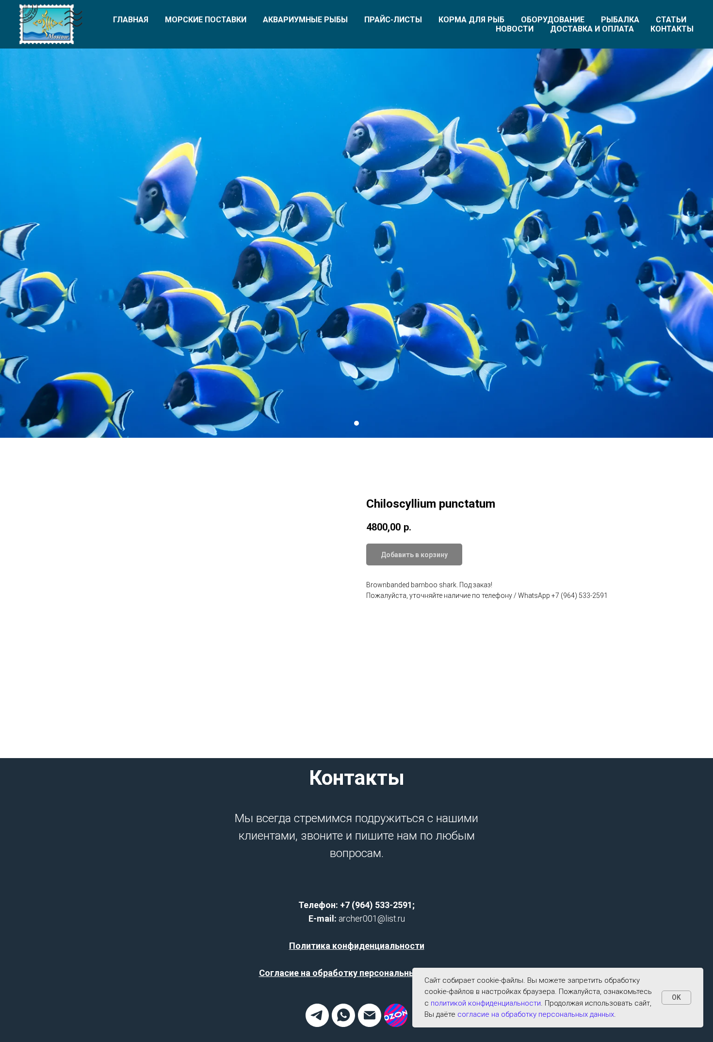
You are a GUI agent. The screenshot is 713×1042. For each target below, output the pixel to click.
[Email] (369, 1024)
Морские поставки (205, 19)
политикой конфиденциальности (486, 1003)
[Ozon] (395, 1024)
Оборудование (552, 19)
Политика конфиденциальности (356, 946)
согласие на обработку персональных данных (535, 1014)
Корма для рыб (471, 19)
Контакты (672, 28)
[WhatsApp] (343, 1024)
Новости (515, 28)
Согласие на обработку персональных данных (356, 973)
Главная (130, 19)
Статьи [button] (671, 19)
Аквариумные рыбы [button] (305, 19)
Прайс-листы (393, 19)
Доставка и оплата (592, 28)
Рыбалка (620, 19)
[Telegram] (317, 1024)
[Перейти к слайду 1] (356, 423)
